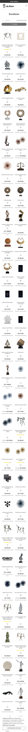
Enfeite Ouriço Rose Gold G (7, 174)
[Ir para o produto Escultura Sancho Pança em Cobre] (7, 216)
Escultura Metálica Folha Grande (20, 617)
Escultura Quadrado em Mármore (20, 45)
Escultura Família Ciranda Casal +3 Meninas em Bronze (20, 431)
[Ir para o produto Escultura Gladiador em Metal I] (21, 666)
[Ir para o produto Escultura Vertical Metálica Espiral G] (21, 216)
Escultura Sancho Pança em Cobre (7, 225)
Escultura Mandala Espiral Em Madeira (7, 252)
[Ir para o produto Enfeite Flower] (21, 191)
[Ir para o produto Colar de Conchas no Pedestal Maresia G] (21, 115)
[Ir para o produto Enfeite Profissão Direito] (7, 294)
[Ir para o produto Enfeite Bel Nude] (7, 191)
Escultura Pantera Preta (7, 701)
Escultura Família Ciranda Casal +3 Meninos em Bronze (20, 647)
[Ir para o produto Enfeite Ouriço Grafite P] (21, 478)
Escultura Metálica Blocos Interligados (7, 487)
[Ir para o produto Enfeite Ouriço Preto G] (21, 65)
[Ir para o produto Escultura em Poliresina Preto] (7, 503)
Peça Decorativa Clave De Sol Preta (20, 567)
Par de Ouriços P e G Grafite (7, 431)
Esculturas (8, 20)
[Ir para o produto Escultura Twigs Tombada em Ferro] (7, 140)
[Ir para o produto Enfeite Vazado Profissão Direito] (21, 166)
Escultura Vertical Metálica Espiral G (20, 225)
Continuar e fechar (14, 728)
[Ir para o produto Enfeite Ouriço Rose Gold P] (21, 396)
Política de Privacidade (9, 725)
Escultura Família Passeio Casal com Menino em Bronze (7, 46)
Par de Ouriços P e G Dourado (20, 460)
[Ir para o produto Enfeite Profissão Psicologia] (21, 268)
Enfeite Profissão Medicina (20, 328)
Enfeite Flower (20, 200)
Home (3, 20)
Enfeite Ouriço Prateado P (20, 377)
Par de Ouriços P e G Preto (20, 592)
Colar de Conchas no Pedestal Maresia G (20, 124)
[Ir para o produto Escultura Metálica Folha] (7, 65)
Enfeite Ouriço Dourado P (7, 459)
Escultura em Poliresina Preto (7, 513)
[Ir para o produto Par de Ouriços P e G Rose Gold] (21, 140)
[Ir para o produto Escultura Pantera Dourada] (21, 89)
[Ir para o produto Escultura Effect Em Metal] (7, 268)
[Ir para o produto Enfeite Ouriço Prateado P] (21, 369)
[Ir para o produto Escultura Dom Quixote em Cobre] (7, 369)
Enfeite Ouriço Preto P (7, 592)
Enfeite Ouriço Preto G (20, 73)
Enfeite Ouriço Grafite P (20, 486)
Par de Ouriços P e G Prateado (7, 405)
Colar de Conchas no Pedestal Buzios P (7, 124)
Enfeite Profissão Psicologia (20, 277)
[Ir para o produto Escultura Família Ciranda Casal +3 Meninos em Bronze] (21, 637)
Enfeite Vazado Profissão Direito (20, 175)
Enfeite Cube (20, 352)
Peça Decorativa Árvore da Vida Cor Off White (7, 675)
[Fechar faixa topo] (25, 1)
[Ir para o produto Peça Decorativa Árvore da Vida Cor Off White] (7, 666)
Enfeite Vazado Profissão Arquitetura (7, 353)
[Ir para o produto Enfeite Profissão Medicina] (21, 319)
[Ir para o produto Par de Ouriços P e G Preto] (21, 584)
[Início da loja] (8, 6)
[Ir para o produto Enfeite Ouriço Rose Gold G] (7, 166)
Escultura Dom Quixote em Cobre (7, 378)
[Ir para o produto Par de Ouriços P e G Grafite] (7, 421)
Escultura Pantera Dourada (21, 99)
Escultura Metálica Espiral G (7, 99)
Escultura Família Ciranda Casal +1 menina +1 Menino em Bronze (7, 539)
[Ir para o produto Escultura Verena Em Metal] (21, 243)
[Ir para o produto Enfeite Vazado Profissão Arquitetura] (7, 343)
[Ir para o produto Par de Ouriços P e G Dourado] (21, 450)
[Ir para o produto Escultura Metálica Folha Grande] (21, 608)
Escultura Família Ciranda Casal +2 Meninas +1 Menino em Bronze (7, 618)
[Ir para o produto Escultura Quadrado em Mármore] (21, 36)
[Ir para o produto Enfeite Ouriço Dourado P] (7, 450)
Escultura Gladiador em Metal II (20, 702)
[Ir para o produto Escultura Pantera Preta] (7, 693)
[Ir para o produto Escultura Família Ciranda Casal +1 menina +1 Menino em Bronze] (7, 529)
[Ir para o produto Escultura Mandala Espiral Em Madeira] (7, 243)
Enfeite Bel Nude (7, 200)
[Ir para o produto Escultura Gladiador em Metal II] (21, 693)
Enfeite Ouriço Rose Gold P (20, 404)
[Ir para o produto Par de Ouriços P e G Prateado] (7, 396)
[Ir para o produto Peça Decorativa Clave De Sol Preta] (21, 558)
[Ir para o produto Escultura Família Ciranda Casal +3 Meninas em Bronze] (21, 421)
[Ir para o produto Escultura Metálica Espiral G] (7, 89)
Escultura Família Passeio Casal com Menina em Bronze (20, 539)
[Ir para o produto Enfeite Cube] (21, 343)
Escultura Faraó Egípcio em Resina (7, 646)
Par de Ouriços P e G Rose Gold (20, 150)
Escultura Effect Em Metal (7, 277)
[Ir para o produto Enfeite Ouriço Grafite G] (21, 503)
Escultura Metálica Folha (7, 73)
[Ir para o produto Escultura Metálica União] (7, 558)
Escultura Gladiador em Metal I (20, 675)
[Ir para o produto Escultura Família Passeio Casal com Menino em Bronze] (7, 36)
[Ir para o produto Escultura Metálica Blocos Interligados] (7, 478)
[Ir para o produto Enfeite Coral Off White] (7, 319)
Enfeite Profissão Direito (7, 302)
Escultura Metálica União (7, 566)
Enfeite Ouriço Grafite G (20, 512)
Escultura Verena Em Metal (21, 251)
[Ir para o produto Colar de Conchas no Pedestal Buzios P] (7, 115)
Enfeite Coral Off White (7, 328)
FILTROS (15, 24)
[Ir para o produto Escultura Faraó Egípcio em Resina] (7, 637)
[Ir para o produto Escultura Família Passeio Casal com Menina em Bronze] (21, 529)
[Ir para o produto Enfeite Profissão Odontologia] (21, 294)
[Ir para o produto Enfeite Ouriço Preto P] (7, 584)
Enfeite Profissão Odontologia (20, 303)
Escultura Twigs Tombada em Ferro (7, 150)
